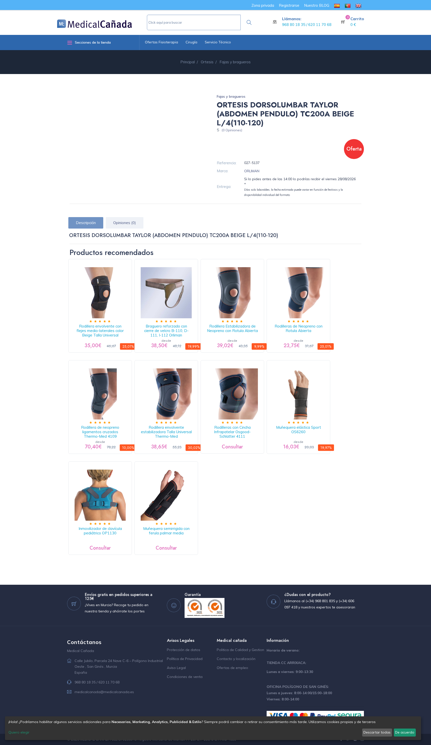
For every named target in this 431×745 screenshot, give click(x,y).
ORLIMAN (251, 171)
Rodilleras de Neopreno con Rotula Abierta (299, 328)
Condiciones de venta (185, 676)
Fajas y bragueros (231, 96)
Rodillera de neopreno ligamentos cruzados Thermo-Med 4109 (100, 432)
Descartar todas (377, 732)
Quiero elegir (18, 732)
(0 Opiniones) (231, 130)
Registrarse (289, 5)
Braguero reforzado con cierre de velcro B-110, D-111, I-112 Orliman (166, 330)
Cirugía (191, 42)
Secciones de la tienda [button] (93, 42)
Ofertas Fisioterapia (161, 42)
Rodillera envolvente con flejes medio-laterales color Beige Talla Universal (100, 330)
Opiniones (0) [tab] (124, 222)
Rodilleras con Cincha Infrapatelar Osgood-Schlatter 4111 (232, 432)
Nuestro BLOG (316, 5)
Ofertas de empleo (232, 667)
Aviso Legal (176, 667)
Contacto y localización (236, 659)
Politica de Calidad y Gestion (240, 650)
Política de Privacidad (185, 659)
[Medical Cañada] (102, 21)
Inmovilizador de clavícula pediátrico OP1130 (100, 530)
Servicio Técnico (218, 42)
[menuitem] (337, 5)
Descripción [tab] (86, 222)
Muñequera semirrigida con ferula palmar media (166, 530)
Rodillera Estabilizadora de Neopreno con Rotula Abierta (232, 328)
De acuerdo (404, 732)
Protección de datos (183, 650)
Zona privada (262, 5)
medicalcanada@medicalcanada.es (104, 692)
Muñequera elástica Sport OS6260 (298, 429)
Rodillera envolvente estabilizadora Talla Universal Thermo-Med (166, 432)
